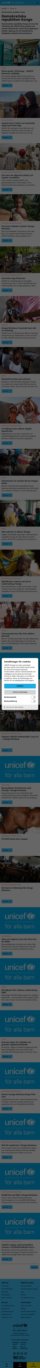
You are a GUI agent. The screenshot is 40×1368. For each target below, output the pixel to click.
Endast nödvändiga (20, 692)
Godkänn (20, 686)
